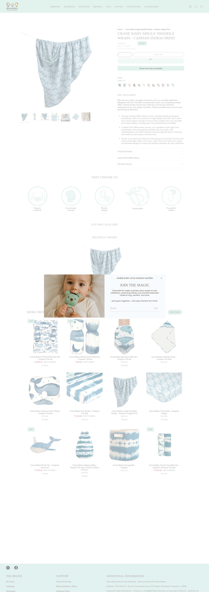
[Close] (161, 278)
